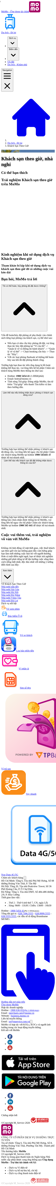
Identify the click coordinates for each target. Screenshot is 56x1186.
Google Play (1, 1082)
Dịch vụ (12, 38)
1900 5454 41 (17, 910)
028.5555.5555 (8, 916)
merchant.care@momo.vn (21, 1013)
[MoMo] (31, 140)
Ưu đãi (10, 61)
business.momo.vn (20, 1015)
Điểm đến (13, 49)
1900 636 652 (24, 1010)
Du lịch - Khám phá (17, 64)
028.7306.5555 (25, 913)
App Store (1, 1063)
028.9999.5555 (42, 913)
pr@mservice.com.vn (19, 1021)
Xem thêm (7, 570)
